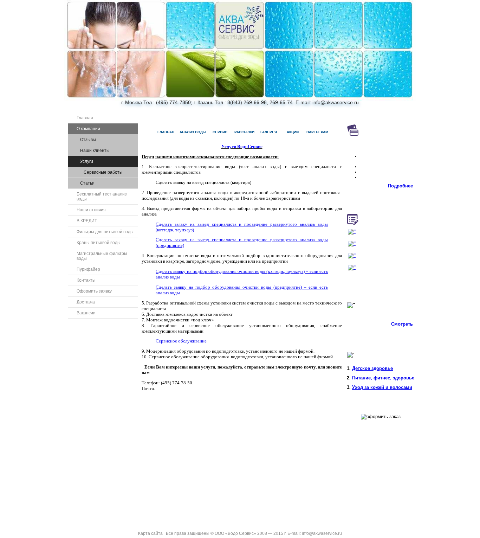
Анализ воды (193, 132)
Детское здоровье (372, 368)
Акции (293, 132)
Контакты (86, 280)
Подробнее (400, 185)
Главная (85, 117)
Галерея (268, 132)
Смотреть (402, 324)
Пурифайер (88, 269)
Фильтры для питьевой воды (105, 231)
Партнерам (317, 132)
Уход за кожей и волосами (382, 387)
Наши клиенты (95, 150)
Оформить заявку (94, 291)
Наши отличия (91, 209)
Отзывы (88, 139)
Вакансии (86, 312)
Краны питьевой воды (99, 242)
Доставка (86, 302)
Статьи (87, 183)
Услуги (86, 161)
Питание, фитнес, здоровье (383, 377)
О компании (88, 128)
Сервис (220, 132)
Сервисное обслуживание (181, 341)
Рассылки (244, 132)
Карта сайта (150, 533)
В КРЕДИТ (87, 220)
